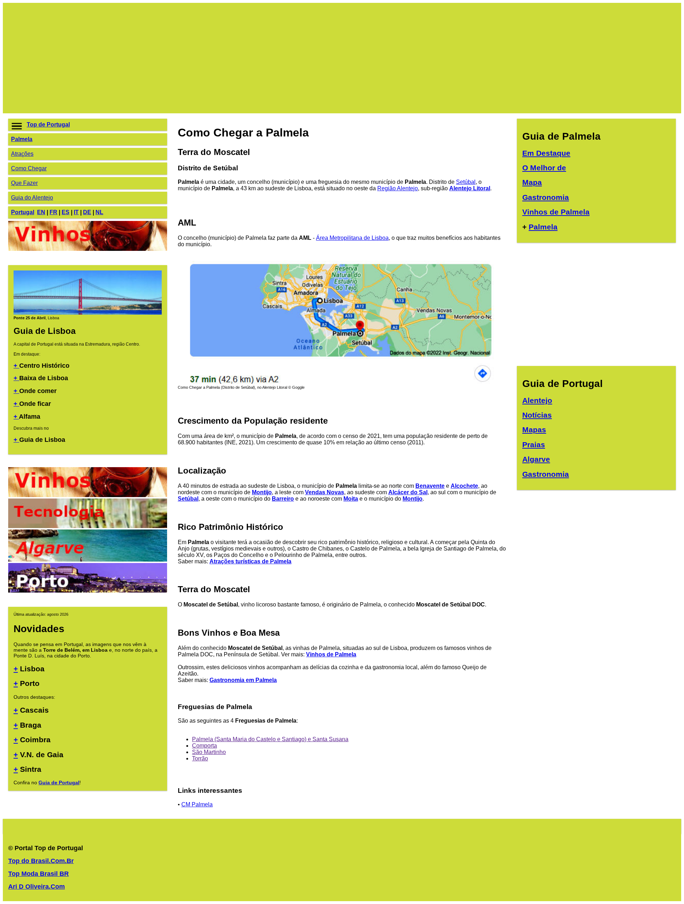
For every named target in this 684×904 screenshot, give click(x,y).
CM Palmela (197, 804)
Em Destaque (546, 153)
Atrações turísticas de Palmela (250, 561)
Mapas (534, 429)
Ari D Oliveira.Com (36, 886)
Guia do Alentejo (32, 198)
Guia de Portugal (58, 782)
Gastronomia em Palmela (243, 680)
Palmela (21, 139)
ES (65, 212)
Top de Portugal (48, 125)
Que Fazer (24, 183)
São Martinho (209, 752)
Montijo (262, 492)
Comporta (204, 746)
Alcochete (464, 486)
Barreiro (283, 499)
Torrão (200, 758)
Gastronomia (545, 197)
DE (87, 212)
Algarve (536, 459)
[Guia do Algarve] (87, 560)
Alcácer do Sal (408, 492)
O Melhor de (544, 168)
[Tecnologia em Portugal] (87, 526)
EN (41, 212)
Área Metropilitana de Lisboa (352, 238)
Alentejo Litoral (469, 188)
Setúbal (466, 182)
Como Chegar (29, 168)
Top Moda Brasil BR (38, 873)
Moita (350, 499)
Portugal (22, 212)
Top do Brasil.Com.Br (41, 860)
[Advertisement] (222, 58)
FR (53, 212)
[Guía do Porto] (87, 591)
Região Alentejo (397, 188)
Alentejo (537, 400)
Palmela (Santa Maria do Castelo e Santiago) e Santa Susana (270, 739)
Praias (533, 444)
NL (99, 212)
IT (76, 212)
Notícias (537, 415)
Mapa (532, 182)
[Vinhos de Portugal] (87, 249)
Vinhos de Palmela (331, 654)
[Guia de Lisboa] (88, 313)
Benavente (430, 486)
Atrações (22, 154)
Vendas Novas (324, 492)
